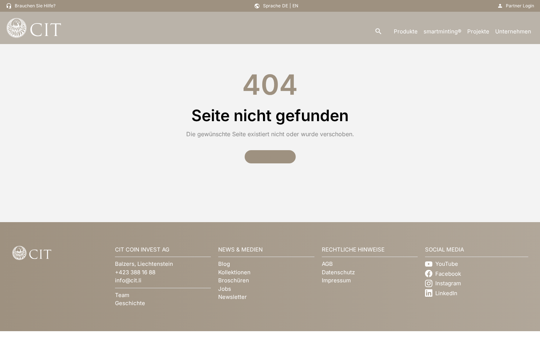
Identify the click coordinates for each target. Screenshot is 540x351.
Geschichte (130, 303)
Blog (224, 263)
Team (122, 295)
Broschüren (233, 280)
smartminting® (442, 31)
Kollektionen (234, 272)
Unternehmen (513, 31)
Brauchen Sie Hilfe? (35, 5)
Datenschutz (338, 272)
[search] (378, 32)
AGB (327, 263)
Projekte (478, 31)
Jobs (224, 288)
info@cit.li (128, 280)
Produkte (406, 31)
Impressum (336, 280)
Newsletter (232, 296)
